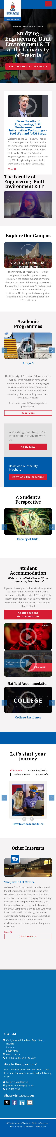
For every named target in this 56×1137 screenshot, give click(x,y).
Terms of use (40, 1126)
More (11, 169)
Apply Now (28, 446)
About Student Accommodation (28, 614)
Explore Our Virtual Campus (28, 66)
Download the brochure (28, 477)
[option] (28, 351)
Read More (28, 412)
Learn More (27, 936)
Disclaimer (28, 1126)
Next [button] (52, 350)
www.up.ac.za (13, 1054)
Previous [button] (4, 350)
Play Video (24, 819)
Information (32, 819)
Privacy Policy (16, 1126)
